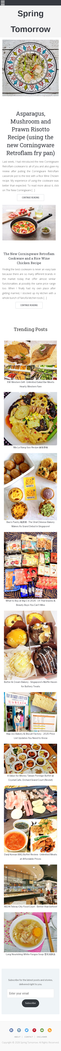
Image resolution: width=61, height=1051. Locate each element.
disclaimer (42, 1037)
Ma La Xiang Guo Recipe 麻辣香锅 (30, 447)
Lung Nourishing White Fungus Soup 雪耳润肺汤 (30, 954)
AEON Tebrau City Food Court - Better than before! (30, 906)
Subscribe (30, 1003)
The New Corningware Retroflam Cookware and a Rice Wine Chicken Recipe (29, 258)
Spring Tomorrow (30, 21)
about (17, 1037)
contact (28, 1037)
